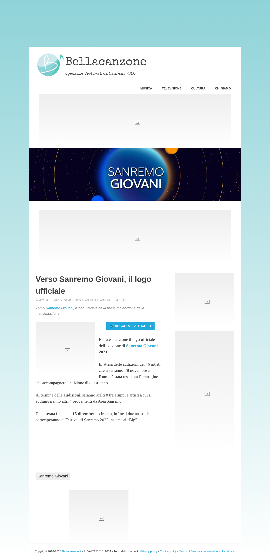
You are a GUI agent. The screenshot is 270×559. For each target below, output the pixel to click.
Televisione (171, 88)
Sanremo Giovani (59, 308)
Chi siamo (223, 88)
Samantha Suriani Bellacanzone (87, 300)
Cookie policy (168, 551)
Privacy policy (148, 551)
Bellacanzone (106, 63)
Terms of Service (189, 551)
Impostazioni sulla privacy (219, 551)
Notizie (120, 300)
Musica (146, 88)
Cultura (198, 88)
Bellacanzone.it (71, 551)
